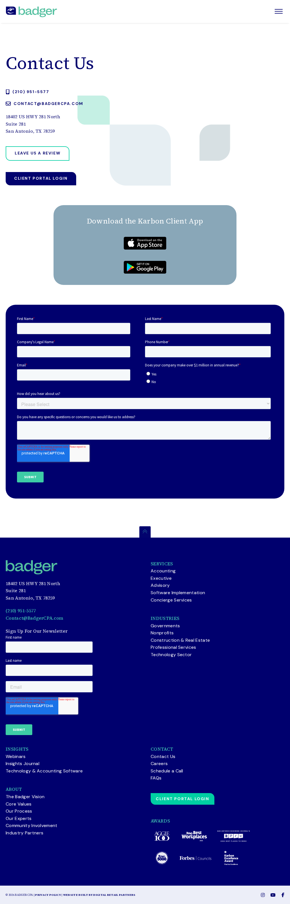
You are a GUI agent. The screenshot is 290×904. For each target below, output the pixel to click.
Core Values (19, 804)
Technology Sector (171, 655)
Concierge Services (171, 600)
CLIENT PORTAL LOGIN (182, 798)
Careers (159, 763)
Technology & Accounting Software (44, 771)
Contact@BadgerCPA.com (34, 618)
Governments (165, 626)
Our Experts (19, 818)
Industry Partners (24, 833)
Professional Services (173, 647)
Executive (161, 578)
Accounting (163, 571)
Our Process (19, 811)
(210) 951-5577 (21, 610)
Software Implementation (178, 593)
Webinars (16, 756)
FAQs (156, 778)
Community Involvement (31, 825)
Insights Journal (22, 763)
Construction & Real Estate (180, 640)
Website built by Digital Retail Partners (99, 895)
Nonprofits (162, 633)
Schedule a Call (167, 771)
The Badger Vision (25, 797)
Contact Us (163, 756)
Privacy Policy (48, 895)
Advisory (160, 585)
